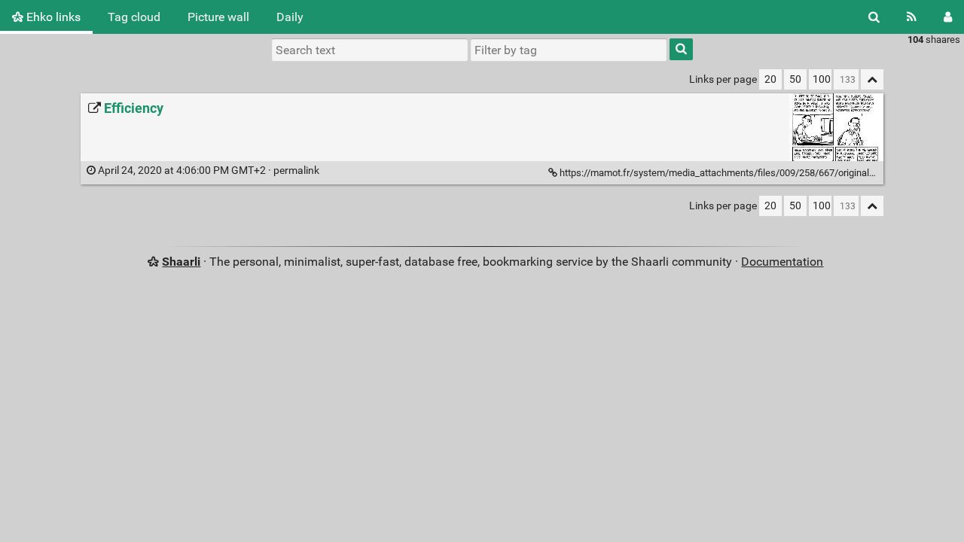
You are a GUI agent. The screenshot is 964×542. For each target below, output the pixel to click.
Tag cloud (134, 17)
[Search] (874, 17)
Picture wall (218, 17)
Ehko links (52, 17)
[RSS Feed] (912, 17)
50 (795, 79)
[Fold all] (872, 79)
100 (822, 79)
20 (770, 79)
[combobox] (569, 49)
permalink (209, 170)
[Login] (948, 17)
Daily (290, 17)
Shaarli (181, 261)
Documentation (782, 261)
